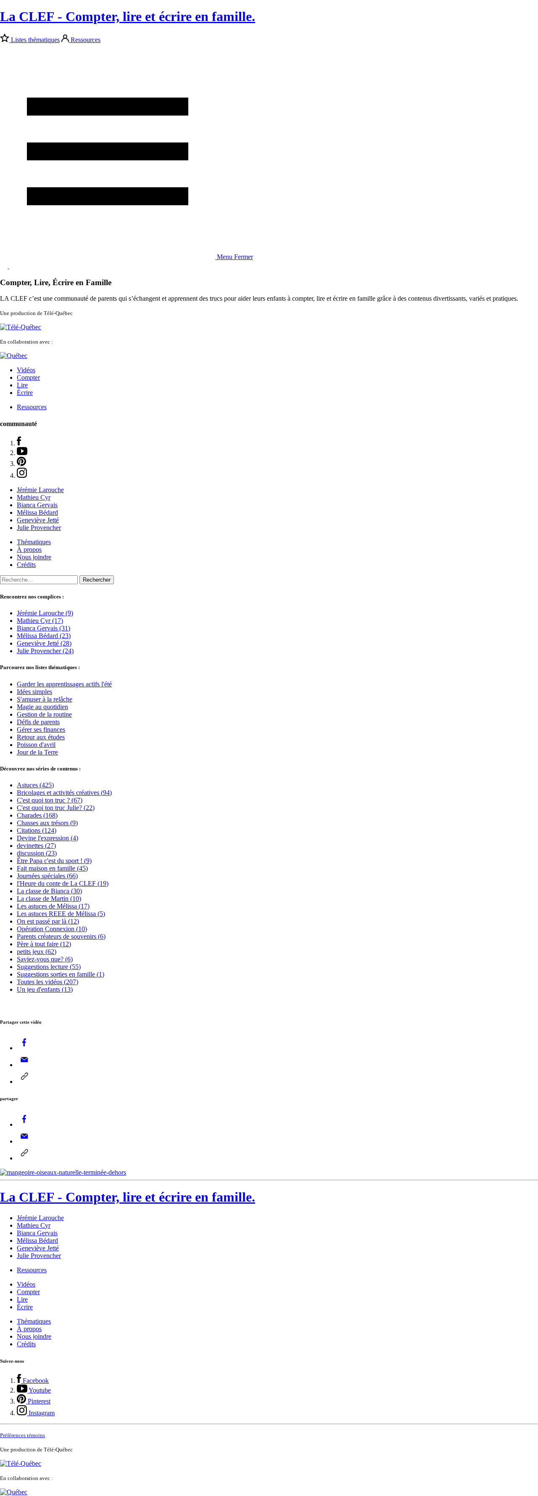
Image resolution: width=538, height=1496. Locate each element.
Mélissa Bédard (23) (44, 635)
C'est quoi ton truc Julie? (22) (56, 807)
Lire (22, 385)
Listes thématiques (35, 39)
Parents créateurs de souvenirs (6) (61, 936)
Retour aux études (41, 737)
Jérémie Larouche (40, 489)
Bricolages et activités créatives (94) (64, 792)
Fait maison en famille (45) (52, 868)
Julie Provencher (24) (45, 650)
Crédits (26, 564)
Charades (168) (37, 815)
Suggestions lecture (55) (49, 966)
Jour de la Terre (37, 752)
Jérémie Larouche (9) (45, 613)
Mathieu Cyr (33, 497)
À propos (29, 549)
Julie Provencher (39, 527)
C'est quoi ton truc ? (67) (49, 800)
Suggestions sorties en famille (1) (60, 974)
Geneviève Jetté (38, 520)
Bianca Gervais (37, 504)
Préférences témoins (22, 1435)
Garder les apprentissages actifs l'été (64, 684)
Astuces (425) (35, 785)
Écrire (25, 392)
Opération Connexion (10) (52, 928)
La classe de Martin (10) (49, 898)
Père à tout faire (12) (44, 944)
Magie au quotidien (42, 706)
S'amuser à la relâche (44, 699)
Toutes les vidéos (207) (47, 981)
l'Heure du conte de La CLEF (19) (62, 883)
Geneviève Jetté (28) (44, 643)
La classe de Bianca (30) (49, 891)
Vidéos (26, 369)
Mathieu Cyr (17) (40, 620)
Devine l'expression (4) (47, 838)
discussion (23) (37, 853)
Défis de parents (38, 721)
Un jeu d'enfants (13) (45, 989)
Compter (28, 377)
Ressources (85, 39)
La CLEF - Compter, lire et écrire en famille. (127, 16)
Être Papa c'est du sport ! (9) (54, 860)
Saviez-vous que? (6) (45, 959)
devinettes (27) (36, 845)
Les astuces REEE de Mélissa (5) (61, 913)
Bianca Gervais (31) (43, 628)
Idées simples (34, 691)
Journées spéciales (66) (47, 875)
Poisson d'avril (36, 744)
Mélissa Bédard (37, 512)
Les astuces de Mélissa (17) (53, 906)
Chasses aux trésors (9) (47, 822)
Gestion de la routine (44, 714)
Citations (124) (36, 830)
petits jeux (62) (36, 951)
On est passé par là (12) (48, 921)
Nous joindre (34, 557)
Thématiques (34, 541)
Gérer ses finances (41, 729)
